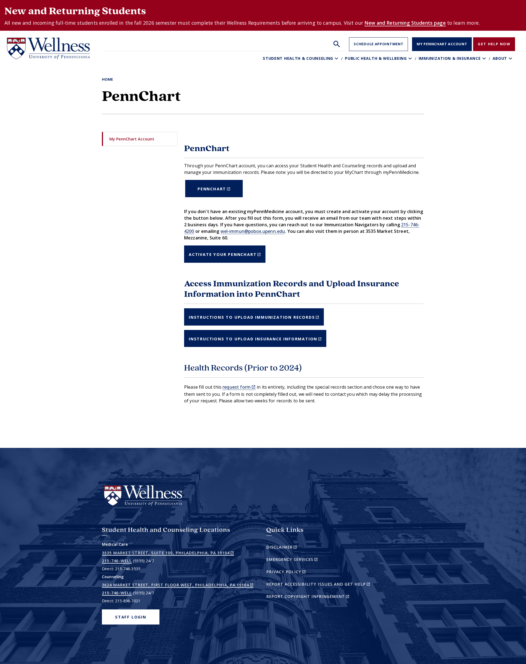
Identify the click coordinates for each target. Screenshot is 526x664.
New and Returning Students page (405, 22)
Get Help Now (494, 43)
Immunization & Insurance (450, 58)
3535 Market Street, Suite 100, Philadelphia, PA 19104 (168, 553)
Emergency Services (301, 560)
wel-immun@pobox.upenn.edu (253, 231)
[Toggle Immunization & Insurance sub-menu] (485, 59)
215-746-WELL (117, 560)
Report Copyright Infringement (317, 597)
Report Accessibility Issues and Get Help (320, 585)
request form (239, 387)
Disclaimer (291, 548)
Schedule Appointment (378, 43)
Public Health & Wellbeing (376, 58)
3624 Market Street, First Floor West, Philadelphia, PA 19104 (177, 585)
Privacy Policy (295, 572)
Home (107, 79)
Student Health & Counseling (298, 58)
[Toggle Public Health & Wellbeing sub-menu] (411, 59)
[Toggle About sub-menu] (511, 59)
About (500, 58)
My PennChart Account (442, 43)
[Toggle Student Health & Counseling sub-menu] (337, 59)
